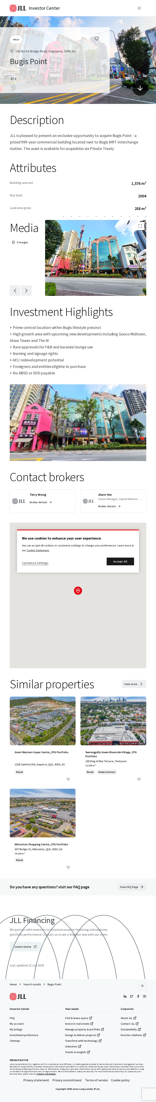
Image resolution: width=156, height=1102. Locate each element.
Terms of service (96, 1080)
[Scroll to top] (142, 986)
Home (13, 984)
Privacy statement (36, 1080)
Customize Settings (35, 563)
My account (17, 1024)
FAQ (12, 1018)
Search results (32, 984)
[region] (78, 551)
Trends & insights (75, 1052)
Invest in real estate (77, 1024)
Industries (71, 1046)
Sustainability (129, 1029)
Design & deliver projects (80, 1035)
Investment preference (24, 1035)
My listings (16, 1029)
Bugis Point (54, 984)
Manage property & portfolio (82, 1029)
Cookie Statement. (38, 550)
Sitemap (15, 1041)
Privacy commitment (67, 1080)
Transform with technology (81, 1041)
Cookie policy (120, 1080)
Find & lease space (76, 1018)
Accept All (120, 561)
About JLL (126, 1018)
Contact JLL (128, 1024)
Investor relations (131, 1035)
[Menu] (139, 8)
